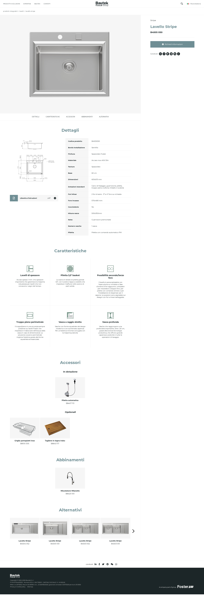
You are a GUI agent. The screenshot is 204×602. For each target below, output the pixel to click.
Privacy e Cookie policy (17, 587)
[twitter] (103, 564)
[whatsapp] (116, 564)
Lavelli (21, 11)
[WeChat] (112, 564)
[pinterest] (107, 564)
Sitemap (30, 587)
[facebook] (99, 564)
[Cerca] (182, 4)
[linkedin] (95, 564)
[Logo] (102, 3)
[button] (133, 531)
